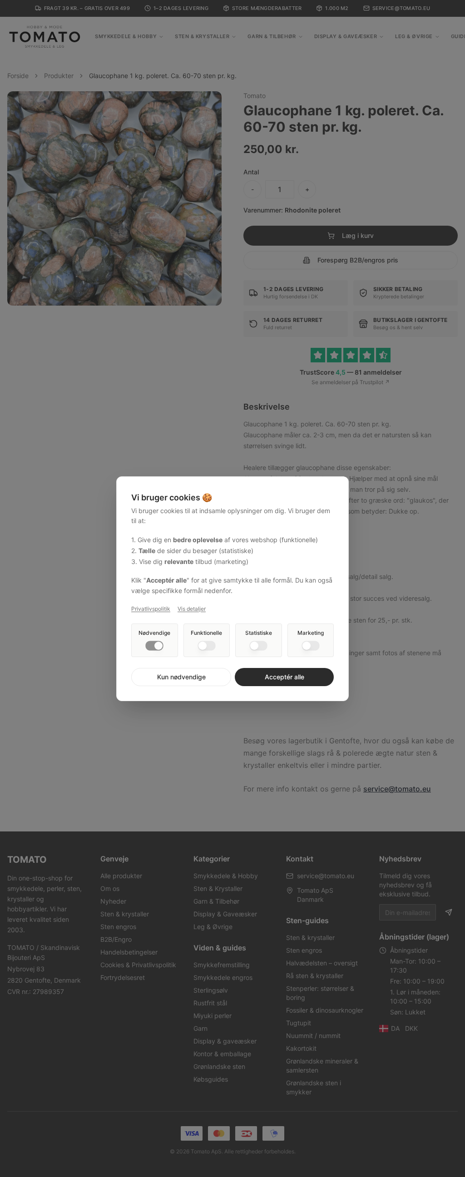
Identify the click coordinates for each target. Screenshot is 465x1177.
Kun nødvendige (181, 677)
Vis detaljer (192, 608)
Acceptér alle (284, 677)
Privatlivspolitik (150, 608)
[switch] (154, 646)
